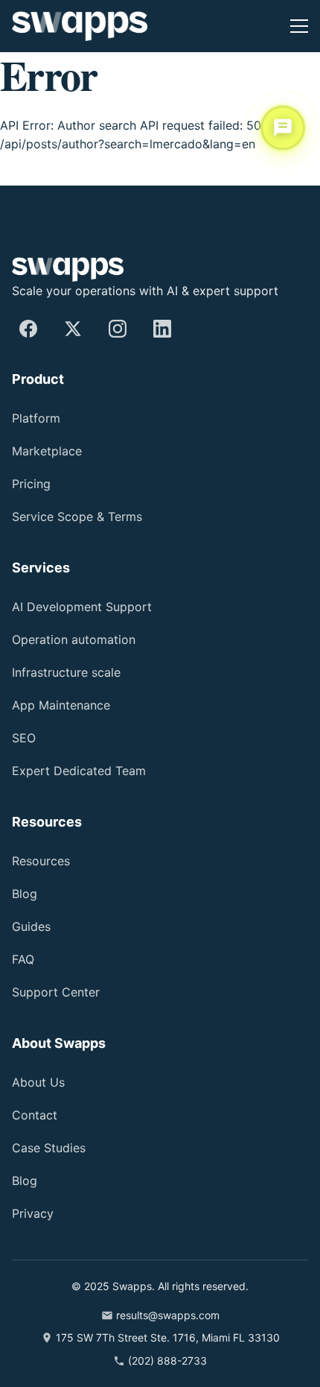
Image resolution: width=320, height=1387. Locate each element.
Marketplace (47, 450)
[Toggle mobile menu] (299, 26)
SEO (24, 737)
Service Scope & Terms (77, 516)
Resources (41, 860)
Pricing (31, 483)
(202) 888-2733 (167, 1360)
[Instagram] (117, 328)
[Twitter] (73, 328)
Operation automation (73, 639)
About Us (38, 1082)
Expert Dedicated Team (79, 770)
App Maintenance (61, 705)
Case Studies (49, 1147)
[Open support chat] (282, 127)
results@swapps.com (168, 1315)
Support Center (56, 992)
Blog (24, 893)
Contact (34, 1115)
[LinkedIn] (162, 328)
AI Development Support (82, 606)
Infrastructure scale (66, 672)
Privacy (33, 1213)
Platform (36, 418)
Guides (31, 926)
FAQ (23, 959)
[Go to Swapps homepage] (79, 26)
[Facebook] (28, 328)
